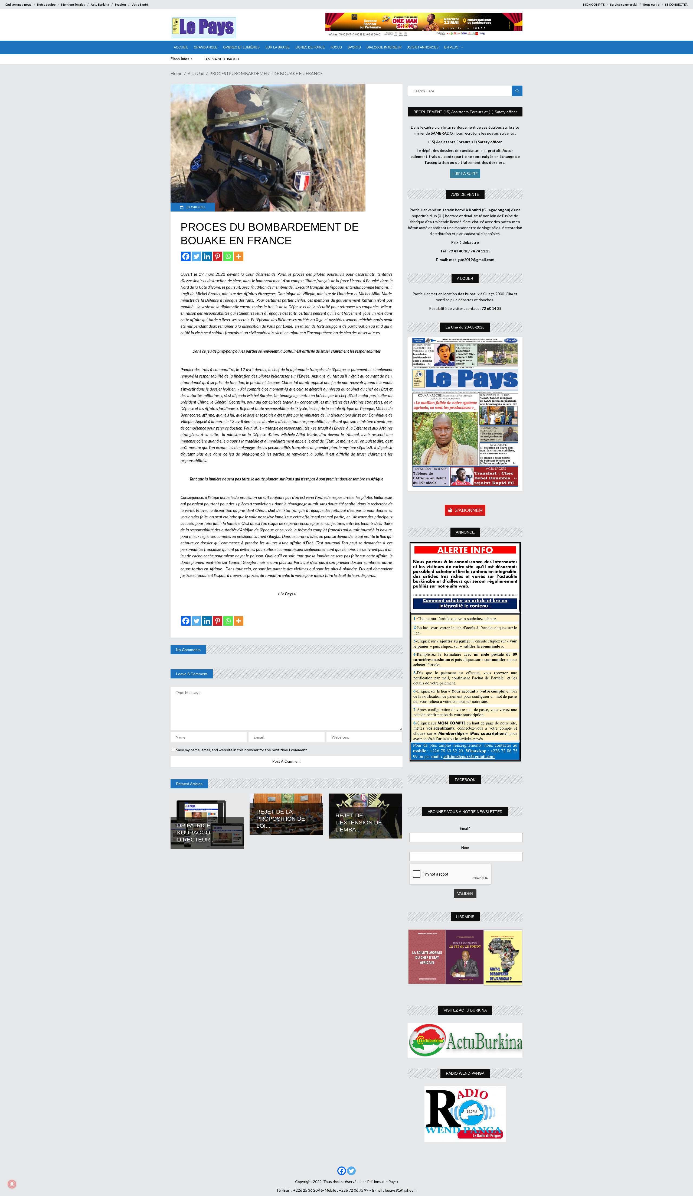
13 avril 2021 (195, 207)
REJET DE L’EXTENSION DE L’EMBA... (358, 822)
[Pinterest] (217, 256)
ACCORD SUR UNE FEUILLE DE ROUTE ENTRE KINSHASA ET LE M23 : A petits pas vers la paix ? (271, 59)
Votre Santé (140, 4)
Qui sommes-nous (18, 4)
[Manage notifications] (12, 1184)
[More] (238, 256)
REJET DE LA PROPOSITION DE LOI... (280, 818)
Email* (465, 828)
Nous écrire (651, 4)
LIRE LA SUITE (465, 173)
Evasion (120, 4)
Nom (465, 847)
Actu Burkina (100, 4)
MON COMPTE (593, 4)
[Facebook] (186, 256)
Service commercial (623, 4)
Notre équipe (46, 4)
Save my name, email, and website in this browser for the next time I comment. (242, 750)
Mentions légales (73, 4)
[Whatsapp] (228, 256)
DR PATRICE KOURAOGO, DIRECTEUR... (196, 832)
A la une (196, 73)
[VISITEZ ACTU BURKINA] (465, 1040)
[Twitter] (196, 256)
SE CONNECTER (676, 4)
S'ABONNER (469, 510)
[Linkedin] (207, 256)
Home (176, 73)
